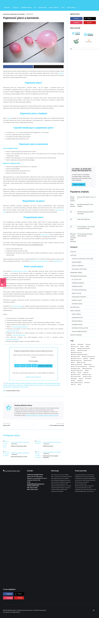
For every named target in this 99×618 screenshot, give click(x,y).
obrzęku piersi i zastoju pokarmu (39, 261)
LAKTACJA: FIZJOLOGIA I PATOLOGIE (14, 14)
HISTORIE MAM (74, 307)
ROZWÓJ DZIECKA (77, 321)
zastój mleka (24, 387)
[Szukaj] (81, 8)
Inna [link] (34, 365)
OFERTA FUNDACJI (78, 184)
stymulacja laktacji (50, 385)
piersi (87, 370)
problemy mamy (87, 374)
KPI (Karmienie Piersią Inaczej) (78, 276)
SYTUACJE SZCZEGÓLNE (79, 290)
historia (73, 350)
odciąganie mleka (28, 385)
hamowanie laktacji (14, 383)
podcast (74, 372)
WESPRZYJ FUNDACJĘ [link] (44, 366)
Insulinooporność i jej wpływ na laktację (50, 457)
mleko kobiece (88, 364)
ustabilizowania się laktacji (19, 271)
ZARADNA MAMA (77, 304)
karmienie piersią (42, 383)
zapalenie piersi (16, 387)
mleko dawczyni (81, 362)
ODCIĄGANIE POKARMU (79, 297)
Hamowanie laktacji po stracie (19, 457)
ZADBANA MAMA (77, 324)
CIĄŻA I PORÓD (76, 314)
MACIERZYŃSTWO (77, 318)
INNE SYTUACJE (76, 293)
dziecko (73, 348)
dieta (87, 346)
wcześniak (88, 378)
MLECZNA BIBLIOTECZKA (79, 331)
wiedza (73, 380)
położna (86, 372)
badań (9, 118)
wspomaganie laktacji (77, 382)
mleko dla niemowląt (77, 364)
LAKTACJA (73, 255)
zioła (80, 384)
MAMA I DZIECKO (75, 311)
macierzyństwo (88, 360)
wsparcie (80, 380)
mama (73, 362)
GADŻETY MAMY (77, 300)
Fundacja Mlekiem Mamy (13, 391)
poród (80, 372)
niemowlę (92, 366)
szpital (81, 378)
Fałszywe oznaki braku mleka (19, 446)
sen (44, 385)
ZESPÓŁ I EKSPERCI (76, 335)
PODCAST (73, 252)
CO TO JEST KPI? (77, 279)
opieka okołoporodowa (77, 370)
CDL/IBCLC (81, 344)
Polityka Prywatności (40, 610)
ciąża (82, 346)
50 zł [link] (28, 365)
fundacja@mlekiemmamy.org (35, 484)
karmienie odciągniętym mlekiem (28, 383)
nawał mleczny (44, 234)
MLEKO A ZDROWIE (78, 266)
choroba (88, 344)
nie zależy (61, 73)
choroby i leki (75, 346)
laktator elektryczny (77, 360)
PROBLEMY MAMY (77, 286)
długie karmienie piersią (84, 348)
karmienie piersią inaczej (53, 383)
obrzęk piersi (19, 385)
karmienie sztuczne (76, 358)
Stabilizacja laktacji (48, 446)
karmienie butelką (82, 350)
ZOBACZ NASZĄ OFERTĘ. (33, 377)
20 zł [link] (23, 365)
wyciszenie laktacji (16, 306)
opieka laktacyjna (87, 368)
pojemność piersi (38, 385)
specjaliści (74, 378)
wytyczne (87, 382)
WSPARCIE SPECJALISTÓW (80, 328)
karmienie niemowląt (77, 352)
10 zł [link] (17, 365)
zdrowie (74, 384)
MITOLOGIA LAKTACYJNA (79, 269)
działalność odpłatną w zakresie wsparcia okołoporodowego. (42, 415)
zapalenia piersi (57, 261)
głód (7, 383)
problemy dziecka (76, 374)
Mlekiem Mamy (14, 2)
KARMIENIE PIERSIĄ (76, 272)
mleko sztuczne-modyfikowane (79, 366)
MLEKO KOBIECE (77, 262)
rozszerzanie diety (76, 376)
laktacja (5, 385)
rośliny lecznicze (88, 376)
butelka (73, 344)
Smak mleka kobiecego (83, 219)
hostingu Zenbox (15, 612)
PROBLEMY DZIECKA (78, 283)
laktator (93, 358)
